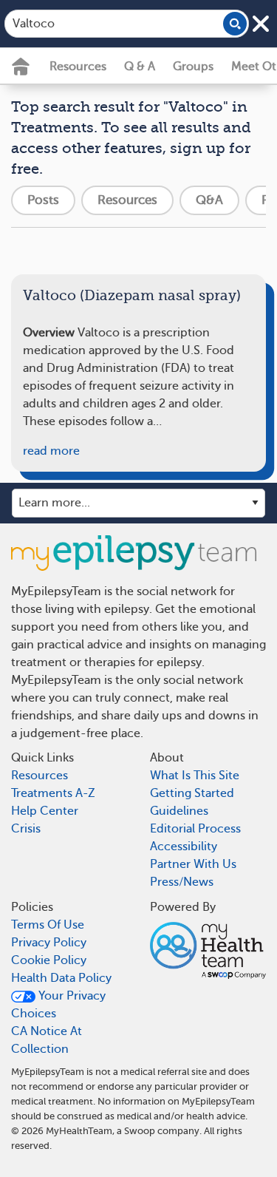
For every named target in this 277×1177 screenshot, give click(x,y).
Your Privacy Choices (58, 1004)
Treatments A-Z (53, 793)
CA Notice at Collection (46, 1040)
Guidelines (179, 811)
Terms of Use (47, 925)
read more (51, 451)
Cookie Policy (48, 960)
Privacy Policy (48, 942)
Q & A (139, 66)
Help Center (44, 811)
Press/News (181, 882)
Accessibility (183, 846)
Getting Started (192, 793)
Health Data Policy (61, 978)
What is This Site (194, 775)
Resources (77, 66)
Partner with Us (193, 864)
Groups (193, 66)
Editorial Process (195, 828)
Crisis (26, 828)
